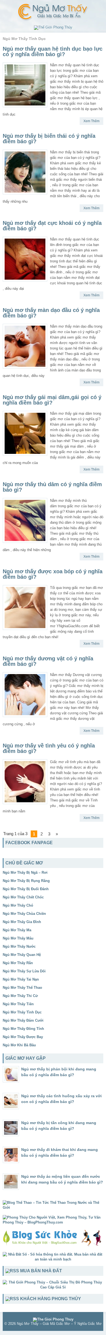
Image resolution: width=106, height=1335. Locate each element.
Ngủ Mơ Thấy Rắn (18, 963)
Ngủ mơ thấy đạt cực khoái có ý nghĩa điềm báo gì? (52, 225)
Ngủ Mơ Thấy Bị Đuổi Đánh (26, 889)
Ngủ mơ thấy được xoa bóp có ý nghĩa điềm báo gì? (52, 574)
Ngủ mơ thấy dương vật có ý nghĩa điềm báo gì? (48, 661)
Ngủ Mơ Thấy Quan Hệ (22, 955)
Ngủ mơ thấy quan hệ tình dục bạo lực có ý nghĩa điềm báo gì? (52, 51)
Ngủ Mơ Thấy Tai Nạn (21, 979)
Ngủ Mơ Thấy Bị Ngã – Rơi (25, 872)
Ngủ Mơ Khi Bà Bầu (19, 1045)
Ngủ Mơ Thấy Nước (19, 946)
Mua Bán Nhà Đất (41, 1270)
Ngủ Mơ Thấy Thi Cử (20, 996)
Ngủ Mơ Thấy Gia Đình (22, 922)
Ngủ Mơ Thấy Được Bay (23, 1037)
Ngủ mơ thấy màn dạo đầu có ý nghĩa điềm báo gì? (51, 313)
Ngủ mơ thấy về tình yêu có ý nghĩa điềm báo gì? (49, 748)
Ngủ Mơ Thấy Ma (17, 930)
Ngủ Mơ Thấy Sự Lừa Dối (24, 971)
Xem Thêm (91, 121)
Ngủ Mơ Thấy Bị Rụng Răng (26, 881)
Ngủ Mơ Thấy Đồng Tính (23, 1029)
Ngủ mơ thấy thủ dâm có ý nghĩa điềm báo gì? (52, 487)
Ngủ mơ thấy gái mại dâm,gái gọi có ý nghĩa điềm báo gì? (52, 400)
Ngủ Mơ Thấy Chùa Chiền (24, 914)
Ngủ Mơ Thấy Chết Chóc (23, 897)
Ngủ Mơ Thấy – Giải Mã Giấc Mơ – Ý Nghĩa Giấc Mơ (59, 1324)
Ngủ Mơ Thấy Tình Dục (22, 1012)
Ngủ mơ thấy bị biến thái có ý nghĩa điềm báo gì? (49, 138)
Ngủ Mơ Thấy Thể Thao (22, 988)
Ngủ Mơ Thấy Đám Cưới (23, 1020)
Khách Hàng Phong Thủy (50, 1298)
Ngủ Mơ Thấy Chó (18, 905)
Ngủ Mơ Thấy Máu (18, 938)
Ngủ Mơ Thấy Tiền (18, 1004)
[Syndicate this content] (12, 1270)
